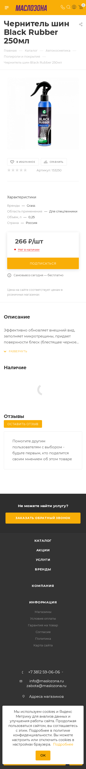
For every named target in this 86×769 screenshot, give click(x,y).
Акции (43, 550)
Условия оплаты (43, 618)
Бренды (43, 569)
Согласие (43, 632)
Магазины (43, 612)
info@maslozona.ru (46, 681)
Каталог (43, 540)
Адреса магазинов (46, 696)
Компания (43, 586)
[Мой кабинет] (74, 7)
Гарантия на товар (43, 625)
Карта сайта (43, 645)
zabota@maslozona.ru (46, 685)
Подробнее (63, 744)
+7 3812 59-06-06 (44, 672)
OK (43, 755)
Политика (43, 638)
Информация (43, 602)
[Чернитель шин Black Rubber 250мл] (43, 113)
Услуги (43, 560)
